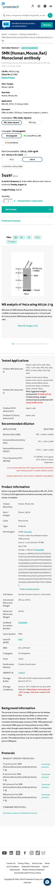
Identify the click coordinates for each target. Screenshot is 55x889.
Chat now (47, 25)
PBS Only (32, 122)
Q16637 (21, 673)
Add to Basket (10, 209)
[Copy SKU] (25, 154)
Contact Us (11, 863)
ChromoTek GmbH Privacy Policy (27, 873)
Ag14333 (28, 532)
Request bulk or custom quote (30, 201)
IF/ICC (37, 237)
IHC (29, 237)
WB (21, 237)
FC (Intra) (11, 242)
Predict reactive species (29, 589)
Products (13, 34)
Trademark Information (30, 866)
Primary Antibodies (28, 34)
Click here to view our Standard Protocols (20, 813)
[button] (47, 882)
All (15, 237)
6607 (20, 639)
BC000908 (39, 550)
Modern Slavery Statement (33, 870)
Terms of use (37, 863)
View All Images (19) (28, 326)
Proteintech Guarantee (11, 221)
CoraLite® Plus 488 (33, 136)
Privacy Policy (23, 863)
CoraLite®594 (12, 143)
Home (4, 34)
